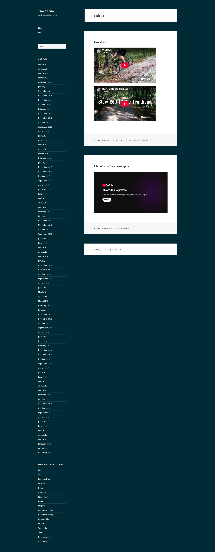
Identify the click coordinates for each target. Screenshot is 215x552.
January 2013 (43, 399)
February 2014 (44, 345)
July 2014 (42, 336)
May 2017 (42, 198)
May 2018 (42, 145)
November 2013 (45, 354)
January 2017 (43, 216)
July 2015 (42, 287)
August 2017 (43, 185)
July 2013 (42, 372)
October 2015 (44, 274)
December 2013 (45, 350)
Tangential (42, 528)
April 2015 (42, 296)
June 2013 (42, 377)
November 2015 (45, 270)
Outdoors (42, 492)
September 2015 (45, 278)
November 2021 (45, 91)
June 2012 (42, 426)
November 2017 (45, 171)
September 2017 (45, 180)
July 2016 (42, 238)
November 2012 (45, 403)
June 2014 (42, 341)
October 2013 (44, 359)
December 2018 (45, 113)
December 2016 (45, 220)
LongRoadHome (45, 479)
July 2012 (42, 421)
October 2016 (44, 229)
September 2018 (45, 127)
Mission (41, 483)
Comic (40, 470)
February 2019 (44, 109)
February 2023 (44, 82)
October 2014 (44, 323)
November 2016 (45, 225)
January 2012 (43, 448)
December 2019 (45, 100)
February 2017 (44, 211)
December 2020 (45, 95)
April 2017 (42, 203)
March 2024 (43, 73)
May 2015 (42, 292)
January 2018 (43, 162)
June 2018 (42, 140)
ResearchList (43, 519)
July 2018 (42, 136)
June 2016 (42, 243)
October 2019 (44, 104)
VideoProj (42, 541)
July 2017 (42, 189)
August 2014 (43, 332)
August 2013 (43, 368)
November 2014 (45, 319)
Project (41, 501)
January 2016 (43, 261)
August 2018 (43, 131)
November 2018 (45, 118)
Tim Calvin (46, 11)
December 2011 (45, 453)
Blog (40, 28)
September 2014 (45, 328)
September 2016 (45, 234)
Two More (100, 42)
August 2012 (43, 417)
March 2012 (43, 439)
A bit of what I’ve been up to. (112, 166)
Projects (41, 506)
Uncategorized (44, 537)
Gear (40, 474)
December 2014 (45, 314)
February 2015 (44, 305)
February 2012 (44, 444)
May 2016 (42, 247)
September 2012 (45, 412)
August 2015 (43, 283)
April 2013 (42, 386)
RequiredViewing (45, 514)
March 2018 (43, 153)
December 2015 (45, 265)
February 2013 (44, 395)
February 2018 (44, 158)
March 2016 (43, 256)
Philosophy (43, 497)
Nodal (40, 488)
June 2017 (42, 194)
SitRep (41, 523)
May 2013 (42, 381)
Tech (40, 532)
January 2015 (43, 310)
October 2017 (44, 176)
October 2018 (44, 122)
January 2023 (43, 86)
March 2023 (43, 78)
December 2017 (45, 167)
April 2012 (42, 435)
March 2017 (43, 207)
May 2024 (42, 64)
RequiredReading (45, 510)
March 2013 (43, 390)
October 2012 (44, 408)
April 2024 (42, 69)
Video (98, 140)
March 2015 (43, 301)
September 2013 (45, 363)
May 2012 (42, 430)
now (40, 32)
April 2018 (42, 149)
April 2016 (42, 252)
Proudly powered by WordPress (107, 249)
